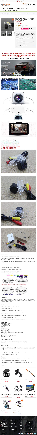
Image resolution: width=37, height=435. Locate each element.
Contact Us (18, 10)
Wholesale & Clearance (7, 10)
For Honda (9, 13)
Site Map (21, 428)
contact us (33, 45)
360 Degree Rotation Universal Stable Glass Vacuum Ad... (5, 379)
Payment (12, 427)
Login (31, 0)
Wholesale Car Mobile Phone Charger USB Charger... (5, 410)
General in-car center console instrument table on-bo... (17, 379)
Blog (14, 10)
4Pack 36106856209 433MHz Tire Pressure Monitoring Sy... (18, 394)
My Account (30, 422)
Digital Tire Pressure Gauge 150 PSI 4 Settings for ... (6, 394)
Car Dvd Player (17, 8)
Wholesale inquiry (18, 21)
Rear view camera (9, 8)
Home (4, 8)
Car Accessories (24, 8)
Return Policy (13, 429)
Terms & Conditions (14, 424)
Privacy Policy (13, 423)
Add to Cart (25, 28)
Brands (21, 422)
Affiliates (21, 425)
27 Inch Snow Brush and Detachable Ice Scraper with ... (30, 379)
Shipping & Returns (14, 426)
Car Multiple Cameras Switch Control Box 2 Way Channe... (17, 410)
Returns (30, 425)
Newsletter (30, 428)
